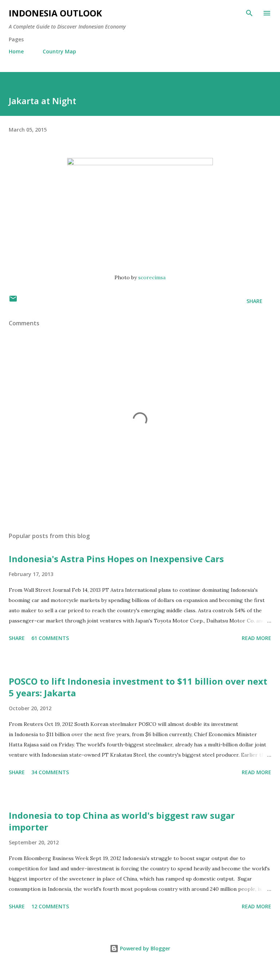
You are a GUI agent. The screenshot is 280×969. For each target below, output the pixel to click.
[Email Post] (13, 301)
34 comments (50, 772)
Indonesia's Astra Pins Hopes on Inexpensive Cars (116, 559)
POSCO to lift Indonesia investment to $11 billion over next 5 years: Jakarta (138, 687)
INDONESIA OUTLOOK (55, 13)
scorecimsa (152, 277)
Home (16, 51)
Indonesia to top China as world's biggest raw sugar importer (122, 821)
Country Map (59, 51)
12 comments (50, 906)
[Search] (249, 13)
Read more (256, 638)
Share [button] (254, 301)
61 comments (50, 638)
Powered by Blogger (144, 948)
